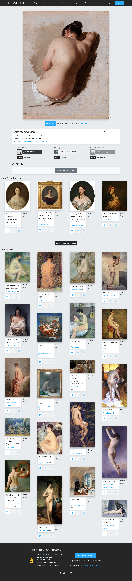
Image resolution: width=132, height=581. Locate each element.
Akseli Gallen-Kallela (77, 387)
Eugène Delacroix (109, 348)
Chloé (40, 527)
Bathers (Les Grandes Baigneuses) (10, 441)
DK (15, 506)
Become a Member (85, 555)
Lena (72, 450)
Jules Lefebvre (43, 530)
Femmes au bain (44, 401)
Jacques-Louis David (45, 354)
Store (86, 3)
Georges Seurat (44, 300)
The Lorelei (75, 286)
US (83, 290)
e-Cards (63, 3)
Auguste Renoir (11, 291)
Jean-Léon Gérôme (45, 407)
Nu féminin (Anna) (45, 457)
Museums (53, 3)
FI (71, 390)
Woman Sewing (76, 341)
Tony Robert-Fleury (110, 413)
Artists (43, 3)
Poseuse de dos (44, 294)
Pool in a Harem (76, 499)
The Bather (10, 400)
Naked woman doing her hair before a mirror (13, 497)
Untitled (106, 292)
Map (35, 3)
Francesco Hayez (12, 345)
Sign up (119, 3)
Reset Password (95, 565)
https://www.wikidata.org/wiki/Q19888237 (32, 141)
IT (18, 345)
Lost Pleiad (107, 481)
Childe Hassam (76, 290)
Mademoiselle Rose (110, 342)
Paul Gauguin (75, 347)
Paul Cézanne (10, 447)
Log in (109, 3)
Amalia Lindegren (112, 132)
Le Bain (105, 410)
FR (18, 291)
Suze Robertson (76, 454)
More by (66, 243)
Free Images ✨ (75, 3)
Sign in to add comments (66, 170)
